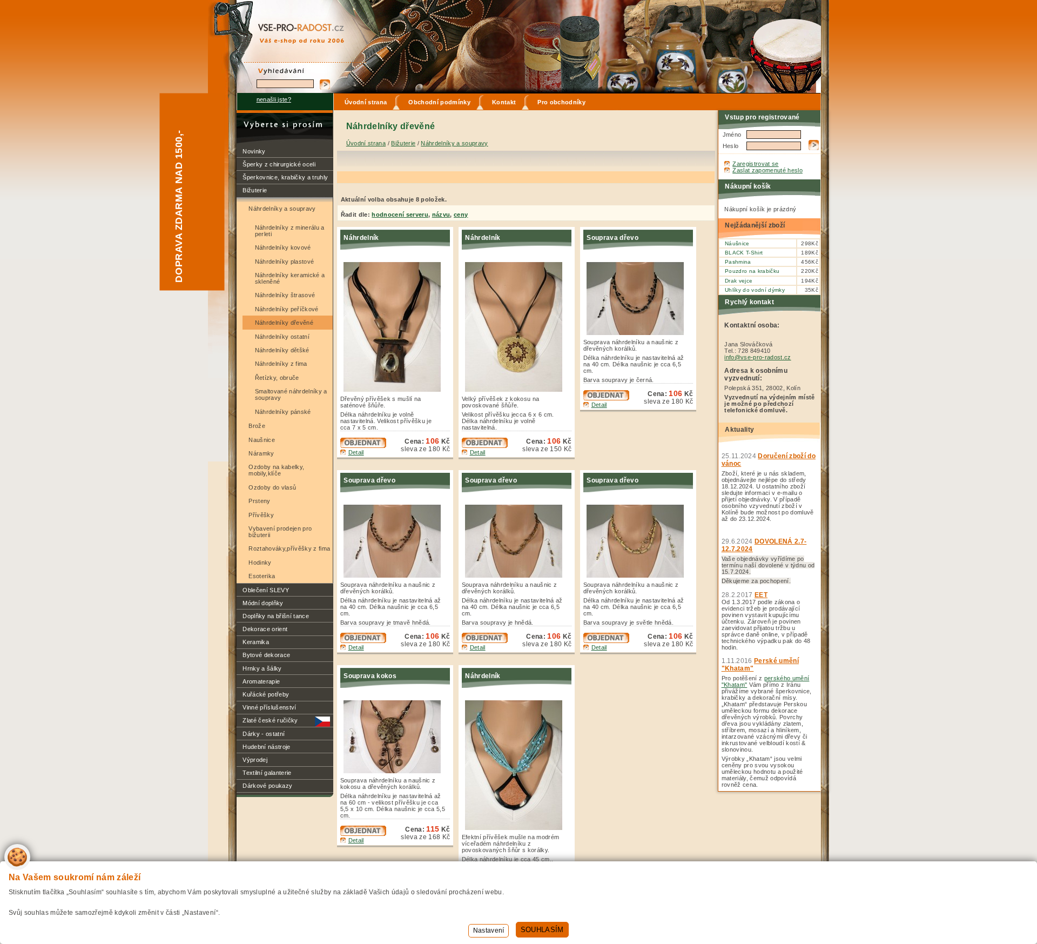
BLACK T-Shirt (744, 253)
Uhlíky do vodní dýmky (755, 290)
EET (761, 595)
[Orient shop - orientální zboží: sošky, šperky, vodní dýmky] (291, 22)
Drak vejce (738, 281)
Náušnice (737, 243)
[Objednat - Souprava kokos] (363, 834)
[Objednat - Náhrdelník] (363, 446)
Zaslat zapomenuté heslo (767, 170)
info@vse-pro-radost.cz (757, 357)
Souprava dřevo (612, 238)
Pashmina (738, 262)
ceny (461, 214)
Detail (356, 452)
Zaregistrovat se (755, 163)
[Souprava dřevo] (638, 333)
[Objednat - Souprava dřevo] (606, 398)
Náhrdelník (361, 238)
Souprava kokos (370, 676)
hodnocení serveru (400, 214)
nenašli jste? (274, 99)
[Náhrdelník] (395, 389)
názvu (441, 214)
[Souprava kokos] (395, 771)
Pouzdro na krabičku (752, 271)
